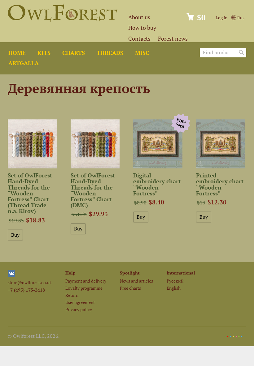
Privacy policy (78, 309)
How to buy (142, 27)
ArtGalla (23, 63)
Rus (240, 17)
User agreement (80, 302)
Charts (73, 52)
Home (17, 52)
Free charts (130, 288)
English (174, 288)
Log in (221, 17)
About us (139, 17)
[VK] (11, 275)
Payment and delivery (85, 281)
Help (70, 273)
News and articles (136, 281)
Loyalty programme (84, 288)
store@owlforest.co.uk (30, 282)
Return (71, 295)
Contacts (139, 38)
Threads (110, 52)
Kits (43, 52)
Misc (142, 52)
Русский (175, 281)
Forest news (173, 38)
